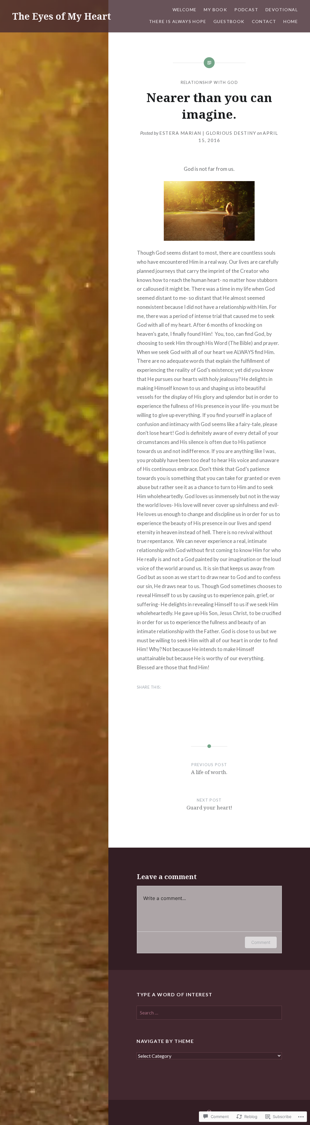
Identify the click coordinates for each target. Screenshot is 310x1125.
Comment (260, 942)
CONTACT (264, 21)
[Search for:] (209, 1012)
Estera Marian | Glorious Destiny (207, 133)
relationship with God (209, 82)
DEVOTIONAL (281, 9)
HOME (290, 21)
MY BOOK (215, 9)
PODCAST (246, 9)
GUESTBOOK (229, 21)
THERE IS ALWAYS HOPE (177, 21)
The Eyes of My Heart (61, 16)
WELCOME (185, 9)
